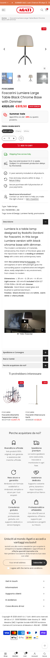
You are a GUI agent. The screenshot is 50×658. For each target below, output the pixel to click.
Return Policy (14, 180)
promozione (39, 213)
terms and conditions (33, 568)
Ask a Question (32, 199)
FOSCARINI (8, 88)
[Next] (45, 49)
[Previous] (4, 49)
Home (4, 18)
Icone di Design (13, 213)
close (48, 2)
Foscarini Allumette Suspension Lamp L (10, 416)
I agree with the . (26, 568)
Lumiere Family (27, 213)
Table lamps (12, 206)
